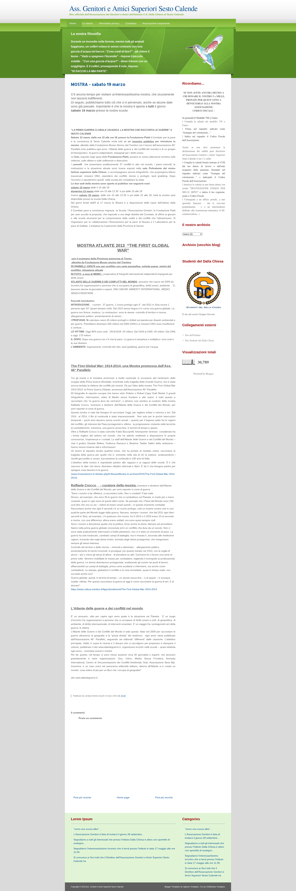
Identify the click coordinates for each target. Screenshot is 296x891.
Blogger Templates (172, 887)
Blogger (209, 373)
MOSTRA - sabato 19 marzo (98, 84)
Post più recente (82, 797)
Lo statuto (87, 23)
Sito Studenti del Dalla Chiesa (199, 340)
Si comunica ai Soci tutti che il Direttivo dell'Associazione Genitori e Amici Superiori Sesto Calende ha (204, 872)
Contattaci (130, 23)
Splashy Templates (191, 887)
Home (73, 23)
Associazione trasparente (156, 23)
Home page (123, 797)
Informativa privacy (109, 23)
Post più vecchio (164, 797)
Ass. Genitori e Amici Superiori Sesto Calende (133, 8)
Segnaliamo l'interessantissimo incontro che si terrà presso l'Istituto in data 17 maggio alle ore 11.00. (204, 859)
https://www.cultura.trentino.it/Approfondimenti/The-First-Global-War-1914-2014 (114, 589)
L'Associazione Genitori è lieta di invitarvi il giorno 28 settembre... (108, 834)
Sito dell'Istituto (192, 335)
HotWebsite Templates (215, 887)
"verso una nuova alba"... (87, 829)
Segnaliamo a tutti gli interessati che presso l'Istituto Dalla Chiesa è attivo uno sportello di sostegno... (204, 847)
